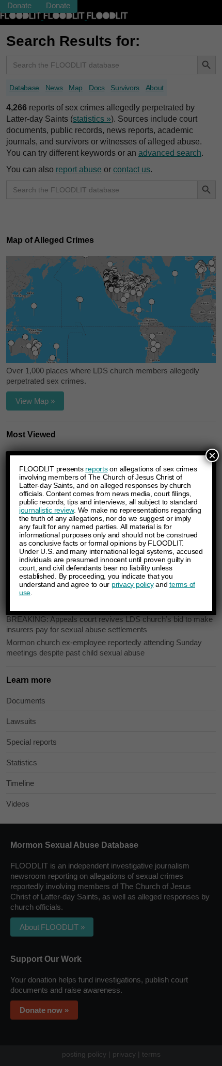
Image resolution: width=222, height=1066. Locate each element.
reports (96, 469)
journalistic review (46, 510)
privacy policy (133, 584)
